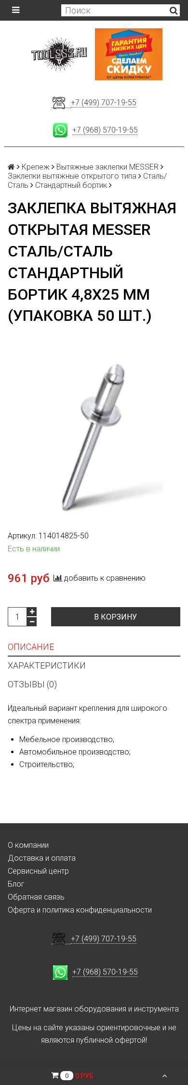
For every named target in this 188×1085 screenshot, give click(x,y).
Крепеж (36, 166)
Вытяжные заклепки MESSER (107, 166)
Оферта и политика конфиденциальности (80, 909)
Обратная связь (36, 897)
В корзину (115, 617)
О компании (28, 845)
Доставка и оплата (42, 858)
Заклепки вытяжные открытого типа (72, 176)
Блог (16, 884)
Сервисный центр (38, 871)
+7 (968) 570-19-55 (105, 129)
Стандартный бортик (71, 185)
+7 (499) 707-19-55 (103, 102)
